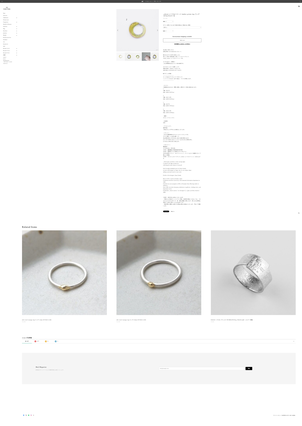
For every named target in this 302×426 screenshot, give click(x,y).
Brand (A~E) (6, 48)
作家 (4, 55)
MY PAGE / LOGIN (8, 61)
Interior (5, 15)
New (4, 13)
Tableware (5, 17)
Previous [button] (118, 30)
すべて (27, 341)
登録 (249, 368)
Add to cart (182, 40)
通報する (172, 211)
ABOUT (4, 57)
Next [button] (157, 30)
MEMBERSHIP (6, 60)
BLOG (4, 59)
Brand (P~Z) (6, 52)
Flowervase (6, 19)
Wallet (5, 35)
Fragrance (5, 22)
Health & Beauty (7, 24)
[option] (137, 30)
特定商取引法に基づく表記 (287, 415)
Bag (4, 28)
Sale (4, 46)
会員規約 (293, 415)
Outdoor (5, 39)
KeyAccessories (7, 37)
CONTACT (5, 63)
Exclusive (5, 44)
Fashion (5, 26)
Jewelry (5, 33)
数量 (164, 31)
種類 (164, 21)
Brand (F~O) (6, 50)
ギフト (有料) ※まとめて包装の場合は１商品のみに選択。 (177, 25)
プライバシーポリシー (277, 415)
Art (4, 41)
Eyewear (5, 30)
